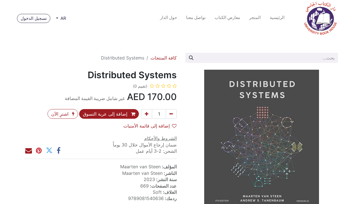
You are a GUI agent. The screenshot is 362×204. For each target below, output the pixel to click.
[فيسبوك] (59, 150)
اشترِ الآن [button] (60, 114)
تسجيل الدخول (34, 18)
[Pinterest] (39, 150)
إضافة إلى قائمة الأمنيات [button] (146, 126)
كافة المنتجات (163, 58)
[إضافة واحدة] (146, 114)
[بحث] (191, 58)
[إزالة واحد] (171, 114)
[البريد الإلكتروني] (28, 150)
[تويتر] (49, 150)
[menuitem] (277, 18)
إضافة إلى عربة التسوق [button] (106, 114)
